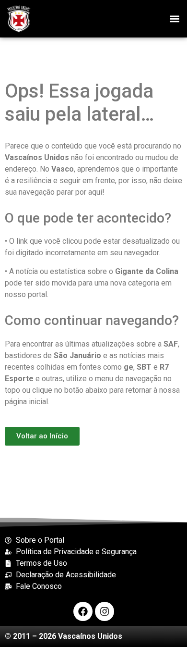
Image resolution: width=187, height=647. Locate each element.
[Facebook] (83, 611)
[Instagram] (104, 611)
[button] (174, 18)
